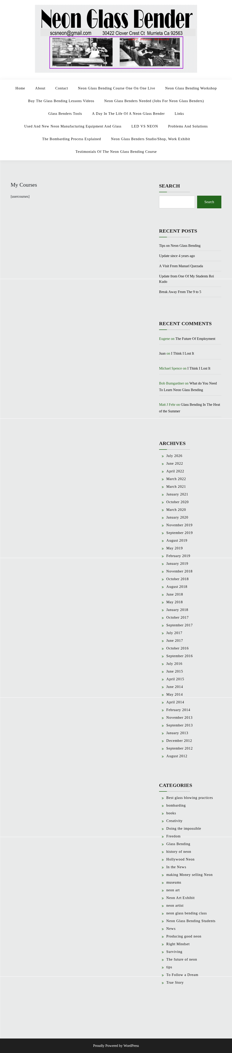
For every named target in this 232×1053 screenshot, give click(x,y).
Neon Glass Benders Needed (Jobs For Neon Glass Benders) (154, 101)
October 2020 (177, 502)
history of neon (178, 851)
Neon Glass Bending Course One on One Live (116, 88)
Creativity (174, 821)
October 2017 (177, 617)
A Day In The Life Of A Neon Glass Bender (128, 113)
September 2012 (179, 748)
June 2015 (174, 671)
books (171, 813)
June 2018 (174, 594)
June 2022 (174, 463)
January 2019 (177, 563)
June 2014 (174, 687)
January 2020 (177, 517)
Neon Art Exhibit (180, 898)
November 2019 (179, 525)
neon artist (175, 905)
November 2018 (179, 571)
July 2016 (174, 664)
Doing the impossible (183, 828)
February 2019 (178, 556)
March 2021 (176, 486)
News (171, 928)
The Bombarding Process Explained (71, 139)
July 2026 (174, 456)
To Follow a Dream (182, 975)
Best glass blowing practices (189, 798)
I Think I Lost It (182, 353)
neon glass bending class (186, 913)
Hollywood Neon (180, 859)
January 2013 (177, 733)
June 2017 (174, 640)
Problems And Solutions (188, 126)
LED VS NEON (144, 126)
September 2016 (179, 656)
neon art (173, 890)
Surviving (174, 952)
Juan (162, 353)
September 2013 (179, 725)
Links (179, 113)
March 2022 (176, 479)
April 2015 (175, 679)
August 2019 (176, 540)
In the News (176, 867)
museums (173, 882)
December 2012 (179, 741)
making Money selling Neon (189, 875)
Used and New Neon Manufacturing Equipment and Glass (72, 126)
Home (20, 88)
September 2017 (179, 625)
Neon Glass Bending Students (190, 921)
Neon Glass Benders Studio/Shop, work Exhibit (150, 139)
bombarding (176, 805)
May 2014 (174, 694)
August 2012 (176, 756)
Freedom (173, 836)
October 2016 (177, 648)
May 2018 (174, 602)
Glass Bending (178, 844)
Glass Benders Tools (65, 113)
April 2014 (175, 702)
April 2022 (175, 471)
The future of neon (181, 959)
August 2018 (176, 587)
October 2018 (177, 579)
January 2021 (177, 494)
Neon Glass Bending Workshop (191, 88)
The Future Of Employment (195, 339)
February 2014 (178, 710)
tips (169, 967)
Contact (61, 88)
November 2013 (179, 717)
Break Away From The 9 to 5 (180, 292)
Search (169, 186)
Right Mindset (178, 944)
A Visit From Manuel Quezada (181, 266)
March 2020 (176, 510)
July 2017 (174, 633)
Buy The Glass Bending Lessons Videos (61, 101)
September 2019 (179, 533)
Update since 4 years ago (177, 256)
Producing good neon (183, 936)
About (40, 88)
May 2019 (174, 548)
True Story (175, 982)
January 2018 (177, 610)
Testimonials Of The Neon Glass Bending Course (116, 152)
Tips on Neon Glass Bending (180, 246)
